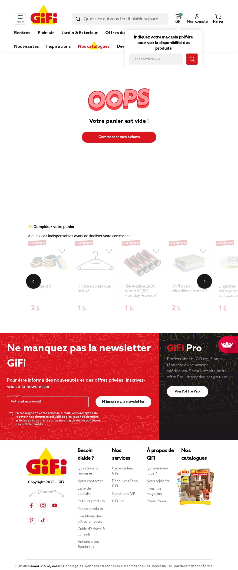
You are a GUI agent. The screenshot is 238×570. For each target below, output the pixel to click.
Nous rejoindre (158, 481)
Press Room (156, 501)
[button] (178, 19)
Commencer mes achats (119, 137)
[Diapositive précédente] (33, 281)
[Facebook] (31, 505)
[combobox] (120, 19)
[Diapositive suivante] (204, 281)
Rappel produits (90, 509)
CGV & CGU (45, 566)
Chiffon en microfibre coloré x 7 (189, 288)
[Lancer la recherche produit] (78, 19)
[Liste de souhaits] (62, 250)
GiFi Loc (118, 501)
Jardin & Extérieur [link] (80, 32)
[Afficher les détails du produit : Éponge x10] (48, 263)
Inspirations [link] (58, 46)
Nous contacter (90, 481)
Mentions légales (70, 566)
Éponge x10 (41, 286)
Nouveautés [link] (26, 46)
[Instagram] (43, 505)
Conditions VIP (123, 494)
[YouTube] (54, 505)
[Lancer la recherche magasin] (192, 59)
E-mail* (15, 396)
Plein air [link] (46, 32)
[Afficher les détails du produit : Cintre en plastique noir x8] (95, 263)
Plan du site (25, 566)
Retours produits (91, 501)
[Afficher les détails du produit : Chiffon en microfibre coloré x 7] (189, 263)
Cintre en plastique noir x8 (94, 288)
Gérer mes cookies (136, 566)
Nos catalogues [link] (93, 46)
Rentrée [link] (22, 32)
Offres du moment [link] (124, 32)
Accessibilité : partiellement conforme (182, 566)
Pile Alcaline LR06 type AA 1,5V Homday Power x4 (141, 291)
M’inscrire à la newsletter (123, 401)
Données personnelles (102, 566)
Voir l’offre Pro (188, 391)
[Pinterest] (31, 519)
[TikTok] (43, 519)
